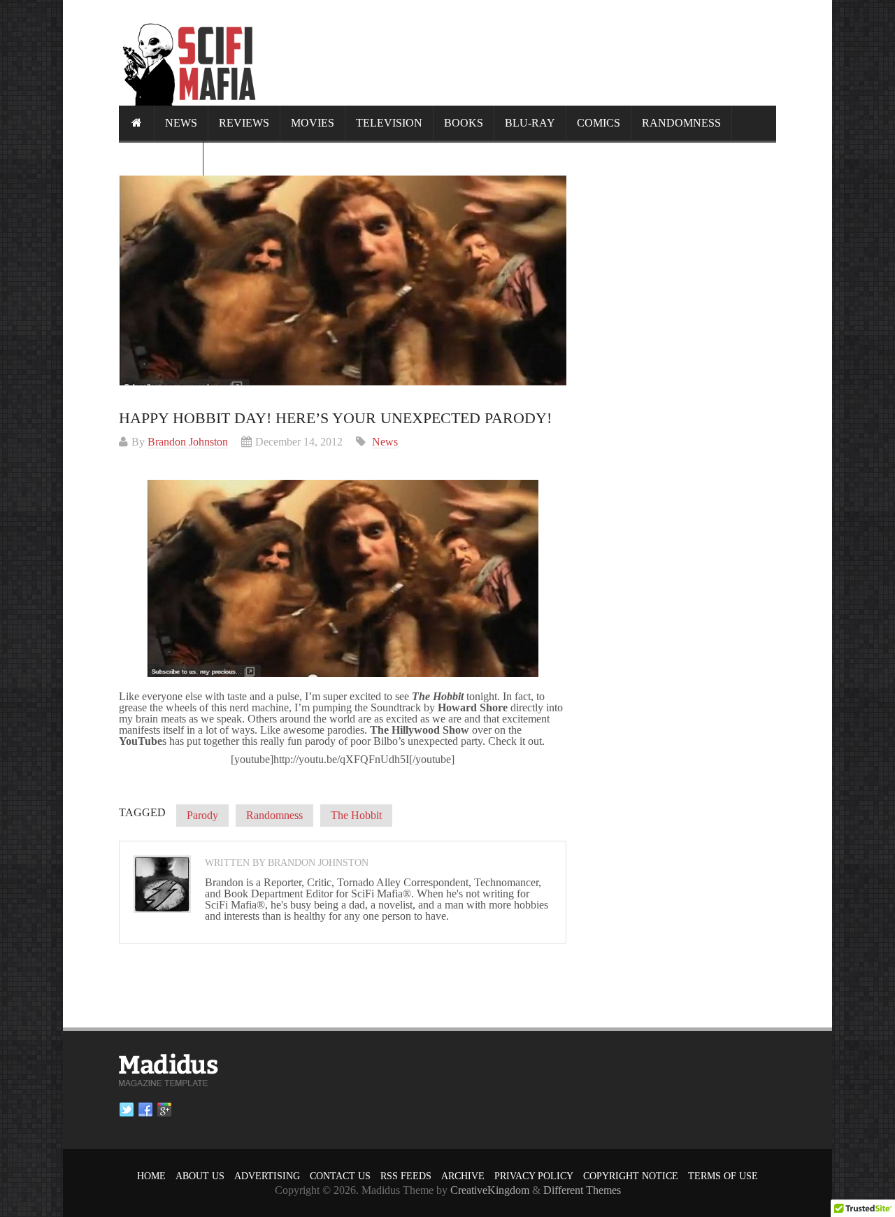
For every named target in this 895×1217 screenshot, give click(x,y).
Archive (463, 1176)
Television (389, 123)
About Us (200, 1176)
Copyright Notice (630, 1176)
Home (151, 1176)
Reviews (244, 123)
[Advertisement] (521, 52)
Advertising (267, 1176)
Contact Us (340, 1176)
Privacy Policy (533, 1176)
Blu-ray (530, 123)
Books (463, 123)
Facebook (145, 1110)
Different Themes (582, 1190)
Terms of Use (723, 1176)
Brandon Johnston (188, 442)
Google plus (164, 1110)
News (181, 123)
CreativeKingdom (489, 1190)
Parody (202, 815)
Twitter (126, 1110)
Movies (312, 123)
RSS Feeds (405, 1176)
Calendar (160, 158)
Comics (598, 123)
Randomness (681, 123)
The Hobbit (356, 815)
